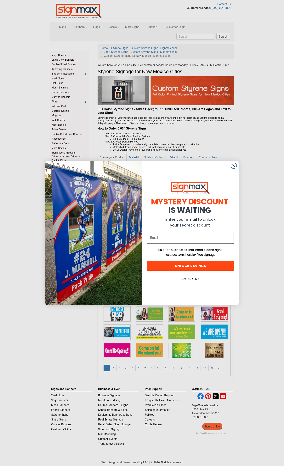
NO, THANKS (190, 279)
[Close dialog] (234, 166)
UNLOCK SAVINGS (190, 265)
